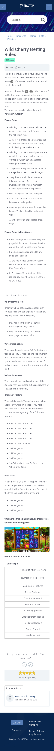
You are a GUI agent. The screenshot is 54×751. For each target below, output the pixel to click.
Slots (41, 36)
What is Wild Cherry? (25, 696)
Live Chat (17, 723)
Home (9, 36)
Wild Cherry (12, 39)
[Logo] (27, 5)
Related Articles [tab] (13, 688)
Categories (21, 36)
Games (33, 36)
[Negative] (30, 663)
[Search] (43, 19)
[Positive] (24, 663)
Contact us (17, 730)
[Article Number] (7, 67)
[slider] (27, 673)
